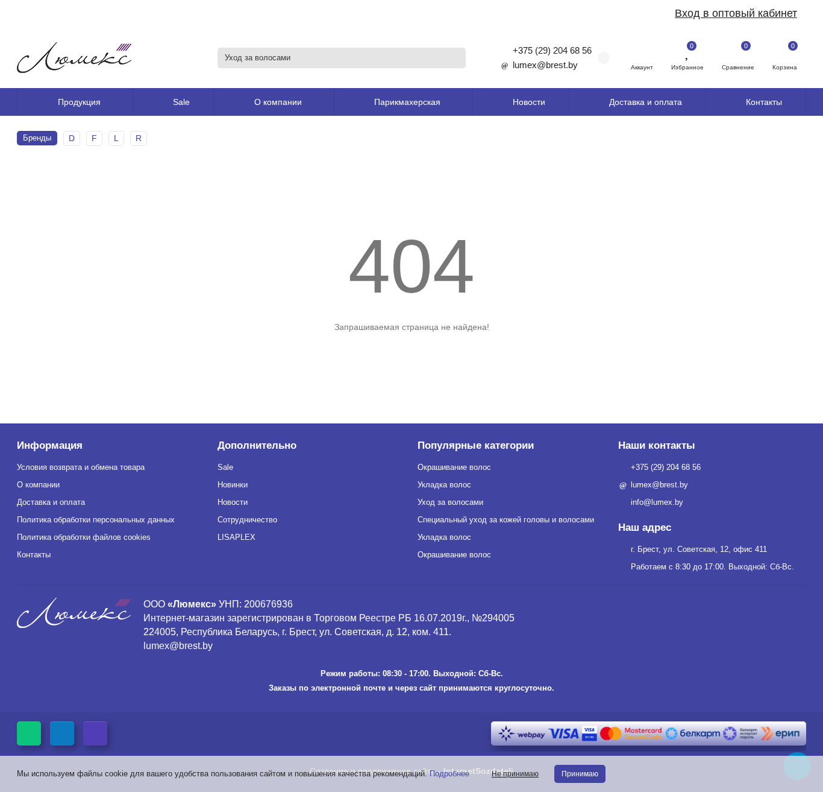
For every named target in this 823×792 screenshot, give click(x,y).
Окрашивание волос (454, 467)
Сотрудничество (247, 519)
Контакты (764, 102)
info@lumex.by (657, 502)
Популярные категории (476, 445)
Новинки (232, 484)
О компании (38, 484)
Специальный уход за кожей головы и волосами (506, 519)
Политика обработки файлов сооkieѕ (84, 537)
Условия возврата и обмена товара (81, 467)
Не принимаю (515, 774)
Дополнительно (256, 445)
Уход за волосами (450, 502)
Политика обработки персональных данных (96, 519)
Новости (529, 102)
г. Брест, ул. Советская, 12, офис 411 (699, 549)
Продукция (79, 102)
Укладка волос (444, 484)
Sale (181, 102)
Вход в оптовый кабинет (736, 13)
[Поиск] (453, 58)
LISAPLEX (236, 537)
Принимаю (580, 774)
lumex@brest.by (545, 65)
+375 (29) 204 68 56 (552, 50)
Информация (50, 445)
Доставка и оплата (645, 102)
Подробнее (449, 773)
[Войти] (642, 51)
